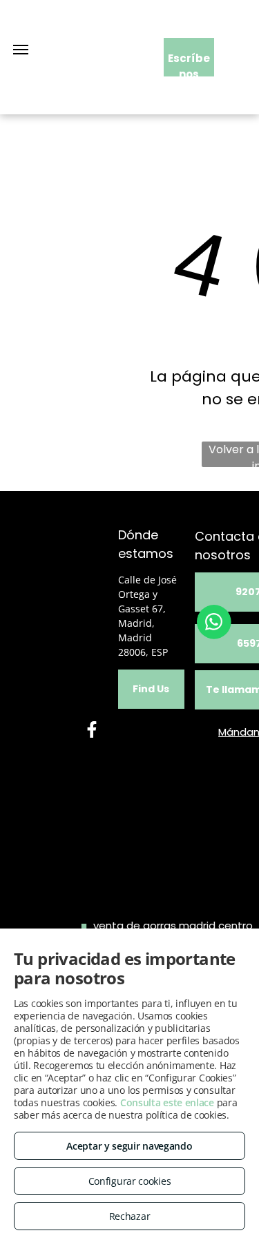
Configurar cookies (129, 1181)
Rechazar (130, 1216)
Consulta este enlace (167, 1102)
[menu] (21, 49)
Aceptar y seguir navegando (129, 1145)
